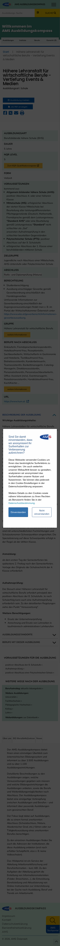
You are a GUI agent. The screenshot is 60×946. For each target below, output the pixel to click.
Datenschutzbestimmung (21, 503)
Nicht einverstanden (41, 512)
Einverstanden (18, 512)
